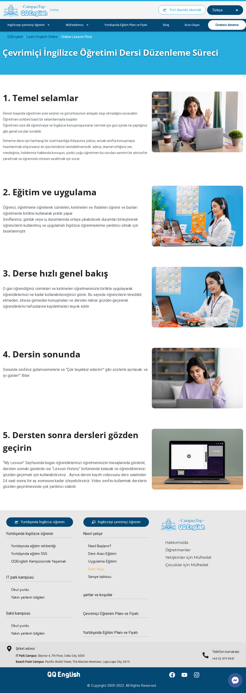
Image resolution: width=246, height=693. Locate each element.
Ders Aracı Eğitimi (102, 554)
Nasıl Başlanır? (99, 546)
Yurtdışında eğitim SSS (29, 554)
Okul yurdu (20, 590)
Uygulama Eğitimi (102, 561)
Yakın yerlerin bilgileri (27, 597)
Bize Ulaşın (192, 25)
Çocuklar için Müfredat (187, 565)
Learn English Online (42, 37)
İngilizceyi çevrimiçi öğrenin (26, 25)
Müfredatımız (75, 25)
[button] (29, 534)
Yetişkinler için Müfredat (188, 557)
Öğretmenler (178, 550)
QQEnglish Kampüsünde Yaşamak (38, 561)
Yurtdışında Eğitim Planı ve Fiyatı (126, 25)
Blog (166, 25)
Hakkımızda (176, 542)
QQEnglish (15, 37)
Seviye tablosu (99, 577)
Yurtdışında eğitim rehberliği (33, 546)
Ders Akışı (96, 569)
